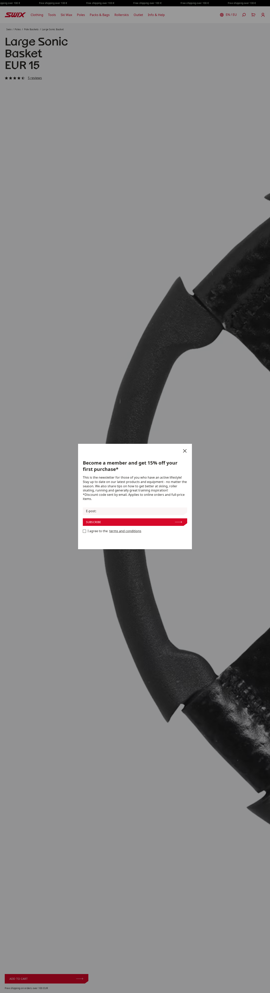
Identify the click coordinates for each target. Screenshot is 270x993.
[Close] (185, 451)
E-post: (91, 511)
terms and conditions (125, 531)
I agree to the (114, 531)
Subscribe (93, 522)
